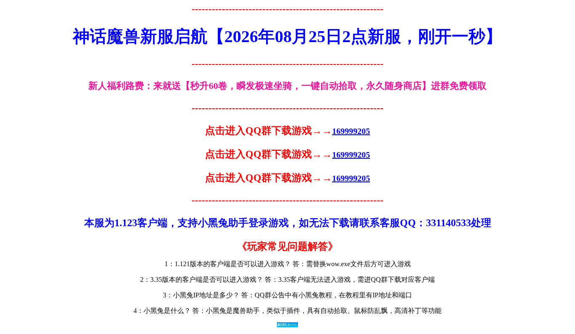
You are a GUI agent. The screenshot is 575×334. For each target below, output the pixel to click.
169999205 (351, 131)
